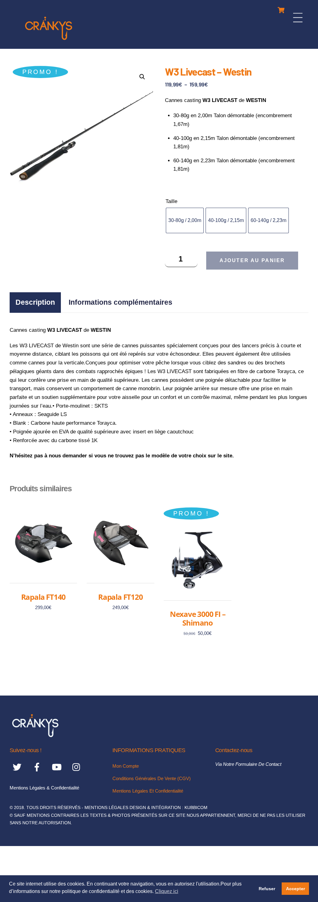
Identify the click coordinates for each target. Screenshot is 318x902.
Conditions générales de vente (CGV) (151, 778)
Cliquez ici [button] (166, 891)
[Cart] (281, 8)
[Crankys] (48, 41)
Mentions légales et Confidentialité (147, 790)
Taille (171, 201)
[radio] (184, 220)
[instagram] (77, 767)
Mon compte (125, 766)
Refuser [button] (267, 888)
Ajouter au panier (252, 260)
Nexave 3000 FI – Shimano (197, 618)
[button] (142, 76)
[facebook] (38, 767)
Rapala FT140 (43, 597)
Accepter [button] (295, 888)
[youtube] (57, 767)
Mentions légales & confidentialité (44, 787)
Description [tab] (35, 302)
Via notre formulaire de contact (248, 764)
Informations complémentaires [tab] (120, 302)
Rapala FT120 (120, 597)
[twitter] (18, 767)
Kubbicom (195, 807)
